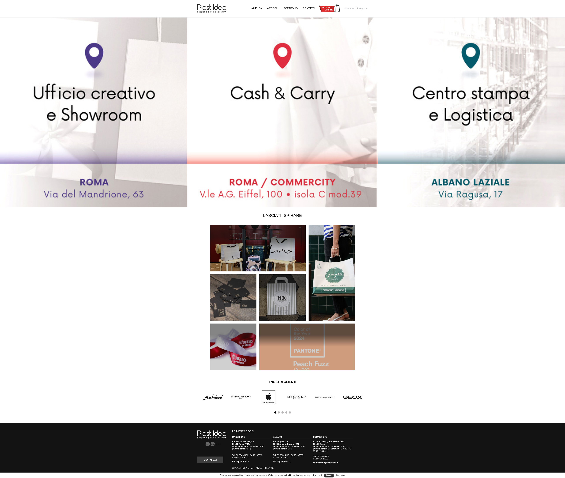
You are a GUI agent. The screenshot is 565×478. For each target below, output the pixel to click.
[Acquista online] (329, 8)
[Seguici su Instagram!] (362, 8)
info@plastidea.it (240, 461)
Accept (329, 475)
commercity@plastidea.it (325, 462)
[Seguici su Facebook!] (349, 8)
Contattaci (210, 460)
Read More (340, 475)
